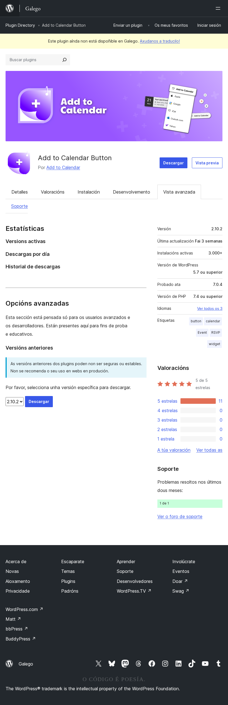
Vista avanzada (179, 192)
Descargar (173, 162)
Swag (180, 591)
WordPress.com (24, 609)
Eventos (180, 571)
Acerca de (16, 561)
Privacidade (18, 591)
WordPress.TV (134, 591)
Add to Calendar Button (75, 158)
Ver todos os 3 (209, 308)
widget (214, 344)
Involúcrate (183, 561)
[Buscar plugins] (64, 59)
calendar (213, 321)
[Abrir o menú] (219, 8)
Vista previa (207, 162)
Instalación (89, 192)
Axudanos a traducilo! (160, 41)
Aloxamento (18, 581)
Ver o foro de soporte (179, 516)
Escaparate (72, 561)
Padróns (69, 591)
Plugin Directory (20, 25)
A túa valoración (173, 450)
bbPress (17, 629)
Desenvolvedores (135, 581)
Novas (12, 571)
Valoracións (53, 192)
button (196, 321)
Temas (68, 571)
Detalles (19, 192)
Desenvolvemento (131, 192)
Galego (26, 664)
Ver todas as (209, 450)
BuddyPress (21, 639)
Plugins (68, 581)
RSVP (215, 332)
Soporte (19, 206)
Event (202, 332)
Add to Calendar (63, 167)
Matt (13, 619)
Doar (180, 581)
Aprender (126, 561)
